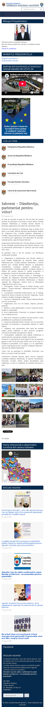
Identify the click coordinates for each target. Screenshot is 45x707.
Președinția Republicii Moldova (20, 164)
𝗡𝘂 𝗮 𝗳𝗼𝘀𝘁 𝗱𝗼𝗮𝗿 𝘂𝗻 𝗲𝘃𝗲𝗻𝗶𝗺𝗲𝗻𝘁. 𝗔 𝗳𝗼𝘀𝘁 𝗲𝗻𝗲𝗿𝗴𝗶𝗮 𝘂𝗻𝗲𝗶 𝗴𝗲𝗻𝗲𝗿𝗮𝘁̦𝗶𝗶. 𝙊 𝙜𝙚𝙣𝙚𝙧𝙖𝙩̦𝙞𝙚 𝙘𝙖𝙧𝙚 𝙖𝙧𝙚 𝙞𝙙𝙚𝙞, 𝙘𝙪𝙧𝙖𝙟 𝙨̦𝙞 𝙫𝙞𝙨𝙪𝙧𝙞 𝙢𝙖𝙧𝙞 (22, 636)
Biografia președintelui (9, 58)
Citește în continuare (9, 49)
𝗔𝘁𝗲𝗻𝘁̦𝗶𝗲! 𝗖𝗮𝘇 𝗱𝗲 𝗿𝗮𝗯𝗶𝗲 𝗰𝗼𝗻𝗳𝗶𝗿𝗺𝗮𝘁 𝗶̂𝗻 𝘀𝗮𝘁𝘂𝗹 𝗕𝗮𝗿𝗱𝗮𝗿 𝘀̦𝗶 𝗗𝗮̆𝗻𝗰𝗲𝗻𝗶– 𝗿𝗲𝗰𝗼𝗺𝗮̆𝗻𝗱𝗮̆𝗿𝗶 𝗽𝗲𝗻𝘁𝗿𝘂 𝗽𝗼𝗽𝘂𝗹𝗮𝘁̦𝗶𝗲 (22, 574)
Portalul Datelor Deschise (18, 182)
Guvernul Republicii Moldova (20, 155)
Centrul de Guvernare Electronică (22, 190)
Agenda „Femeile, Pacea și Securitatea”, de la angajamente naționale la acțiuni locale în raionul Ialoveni (22, 605)
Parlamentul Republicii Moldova (21, 147)
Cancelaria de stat (15, 173)
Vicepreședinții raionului (10, 61)
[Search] (41, 9)
